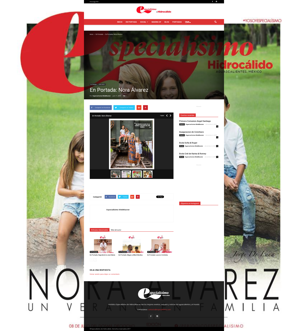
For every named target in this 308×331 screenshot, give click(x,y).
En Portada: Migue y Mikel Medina (130, 255)
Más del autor (116, 230)
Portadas (177, 22)
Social (143, 22)
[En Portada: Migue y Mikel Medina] (132, 244)
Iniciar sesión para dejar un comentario (104, 274)
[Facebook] (212, 1)
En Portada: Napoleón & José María (102, 255)
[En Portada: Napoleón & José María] (103, 244)
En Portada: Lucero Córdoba (157, 255)
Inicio (119, 22)
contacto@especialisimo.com (159, 309)
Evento (182, 124)
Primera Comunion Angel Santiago (195, 121)
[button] (215, 22)
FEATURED (102, 84)
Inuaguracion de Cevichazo (191, 132)
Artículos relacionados (99, 230)
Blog (166, 22)
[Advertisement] (131, 185)
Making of (156, 22)
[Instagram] (216, 1)
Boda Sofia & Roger (188, 143)
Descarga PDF (94, 2)
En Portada (131, 22)
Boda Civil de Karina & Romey (192, 153)
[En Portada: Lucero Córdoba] (160, 244)
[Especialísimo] (154, 11)
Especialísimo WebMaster (102, 96)
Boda (181, 146)
